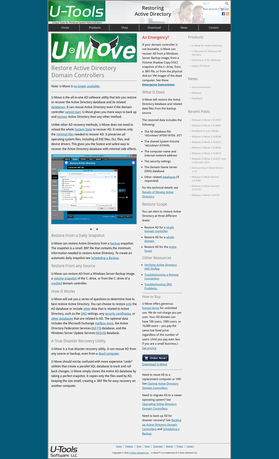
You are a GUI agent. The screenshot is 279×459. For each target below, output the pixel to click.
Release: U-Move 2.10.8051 (206, 120)
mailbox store (104, 323)
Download (154, 364)
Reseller (169, 446)
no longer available (86, 86)
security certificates (118, 313)
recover (62, 117)
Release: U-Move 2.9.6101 (206, 195)
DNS (84, 313)
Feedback (197, 98)
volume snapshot (65, 278)
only (129, 304)
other (87, 309)
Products (129, 446)
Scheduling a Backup (105, 258)
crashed (56, 283)
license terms (150, 308)
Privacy (180, 446)
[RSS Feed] (227, 13)
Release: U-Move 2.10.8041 (206, 125)
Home (119, 446)
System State (83, 129)
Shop (139, 446)
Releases (197, 92)
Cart (226, 9)
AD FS (96, 328)
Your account (210, 9)
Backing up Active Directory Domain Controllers (161, 424)
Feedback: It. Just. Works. (205, 131)
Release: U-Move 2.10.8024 (206, 153)
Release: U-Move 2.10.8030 (206, 136)
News (147, 446)
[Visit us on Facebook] (223, 13)
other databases (62, 318)
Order (144, 356)
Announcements (201, 87)
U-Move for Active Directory (207, 45)
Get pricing (149, 348)
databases (58, 107)
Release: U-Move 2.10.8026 (206, 147)
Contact (190, 446)
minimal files (65, 134)
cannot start (73, 112)
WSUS (101, 333)
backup (115, 243)
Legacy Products (201, 65)
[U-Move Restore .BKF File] (94, 189)
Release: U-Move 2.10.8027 (206, 142)
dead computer (109, 353)
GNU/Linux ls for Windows (206, 60)
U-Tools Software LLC (139, 453)
